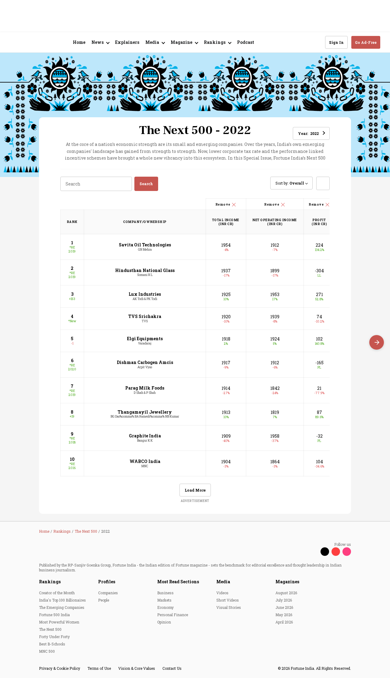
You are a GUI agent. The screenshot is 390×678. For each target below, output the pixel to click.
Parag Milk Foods (144, 388)
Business (165, 592)
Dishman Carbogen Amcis (145, 362)
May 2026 (283, 614)
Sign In (336, 42)
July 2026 (283, 600)
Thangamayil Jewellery (145, 412)
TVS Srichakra (144, 316)
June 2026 (284, 607)
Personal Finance (172, 614)
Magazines (287, 581)
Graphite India (145, 436)
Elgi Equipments (145, 338)
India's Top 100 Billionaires (62, 600)
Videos (222, 592)
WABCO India (144, 461)
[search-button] (316, 42)
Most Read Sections (178, 581)
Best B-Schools (52, 643)
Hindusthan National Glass (145, 270)
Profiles (106, 581)
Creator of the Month (57, 592)
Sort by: (289, 183)
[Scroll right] (376, 342)
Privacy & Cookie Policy (59, 668)
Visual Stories (228, 607)
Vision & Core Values (136, 668)
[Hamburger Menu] (13, 42)
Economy (165, 607)
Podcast (245, 42)
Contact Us (172, 668)
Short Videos (227, 600)
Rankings (50, 581)
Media (223, 581)
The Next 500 (50, 629)
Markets (164, 600)
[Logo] (42, 42)
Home (79, 42)
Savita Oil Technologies (145, 245)
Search (146, 183)
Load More (195, 490)
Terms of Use (99, 668)
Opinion (164, 622)
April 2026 (284, 622)
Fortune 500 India (54, 614)
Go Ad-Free (366, 42)
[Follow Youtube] (336, 551)
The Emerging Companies (61, 607)
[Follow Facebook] (314, 551)
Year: (308, 133)
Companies (108, 592)
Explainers (127, 42)
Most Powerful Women (59, 622)
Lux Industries (145, 294)
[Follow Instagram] (346, 551)
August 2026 (286, 592)
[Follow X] (325, 551)
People (103, 600)
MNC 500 (47, 651)
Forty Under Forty (54, 636)
